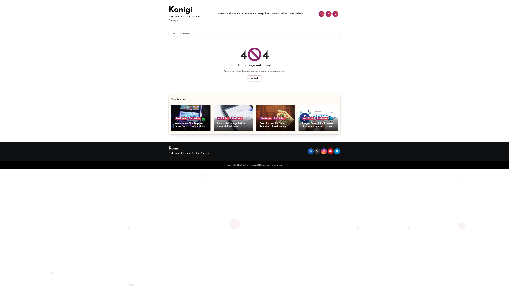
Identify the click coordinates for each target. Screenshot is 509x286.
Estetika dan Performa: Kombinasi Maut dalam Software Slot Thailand (272, 126)
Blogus (262, 165)
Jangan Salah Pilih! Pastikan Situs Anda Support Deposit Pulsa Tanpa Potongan (318, 126)
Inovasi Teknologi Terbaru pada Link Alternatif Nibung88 (231, 126)
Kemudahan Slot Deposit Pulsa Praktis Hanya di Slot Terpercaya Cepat (190, 126)
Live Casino (249, 14)
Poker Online (279, 14)
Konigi (180, 10)
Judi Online (233, 14)
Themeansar (276, 165)
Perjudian (264, 14)
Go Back (254, 78)
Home (221, 14)
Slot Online (296, 14)
